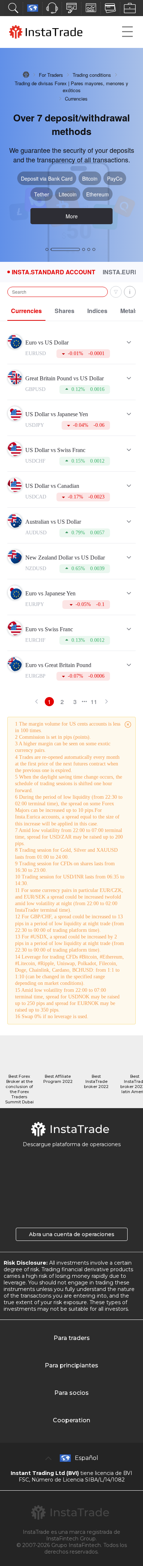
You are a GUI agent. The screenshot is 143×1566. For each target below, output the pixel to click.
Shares (64, 310)
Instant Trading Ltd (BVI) (45, 1473)
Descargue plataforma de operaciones (72, 1144)
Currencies (26, 310)
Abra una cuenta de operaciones (71, 1234)
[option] (71, 155)
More (72, 216)
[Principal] (26, 74)
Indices (97, 310)
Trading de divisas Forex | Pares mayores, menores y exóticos (71, 87)
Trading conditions (92, 74)
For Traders (51, 74)
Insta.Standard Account (53, 272)
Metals (129, 310)
